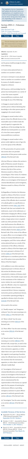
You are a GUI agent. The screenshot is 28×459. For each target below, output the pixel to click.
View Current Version (16, 46)
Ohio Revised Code (7, 29)
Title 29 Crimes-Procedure (10, 31)
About (22, 445)
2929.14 (19, 230)
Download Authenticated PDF (12, 58)
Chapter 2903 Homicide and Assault (13, 33)
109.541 (8, 396)
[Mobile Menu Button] (1, 3)
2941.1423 (17, 206)
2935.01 (11, 331)
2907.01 (17, 341)
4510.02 (3, 301)
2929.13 (8, 254)
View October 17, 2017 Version (12, 424)
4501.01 (17, 322)
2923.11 (8, 315)
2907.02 (3, 157)
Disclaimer (8, 445)
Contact (16, 445)
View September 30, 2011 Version (12, 417)
